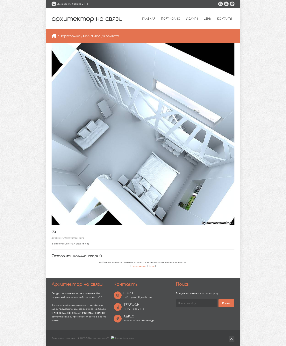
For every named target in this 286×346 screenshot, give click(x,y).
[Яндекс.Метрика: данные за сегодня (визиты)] (122, 338)
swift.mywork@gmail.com (138, 297)
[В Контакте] (220, 4)
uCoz (108, 338)
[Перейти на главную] (54, 36)
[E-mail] (232, 4)
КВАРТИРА (92, 36)
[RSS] (226, 4)
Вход (151, 266)
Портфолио (70, 36)
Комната (111, 36)
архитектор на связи (87, 18)
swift (63, 237)
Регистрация (139, 266)
